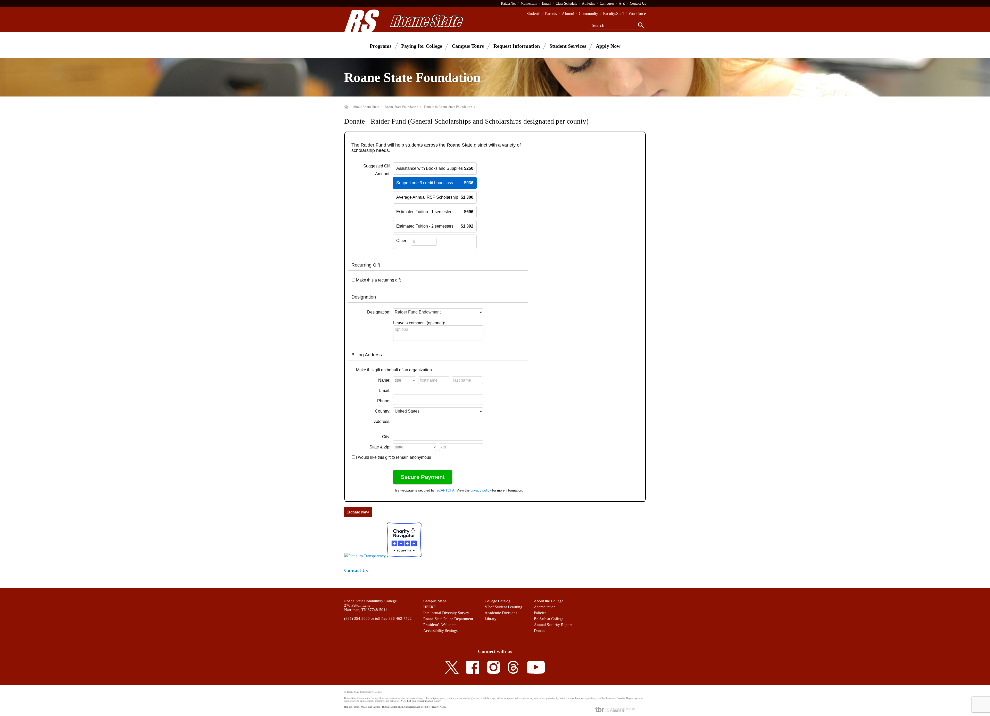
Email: (384, 390)
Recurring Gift (365, 265)
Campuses (607, 3)
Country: (382, 411)
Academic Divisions (501, 613)
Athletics (588, 3)
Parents (551, 13)
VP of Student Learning (503, 607)
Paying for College (421, 46)
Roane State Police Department (448, 619)
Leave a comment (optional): (419, 323)
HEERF (429, 607)
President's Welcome (439, 625)
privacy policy (481, 490)
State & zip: (379, 447)
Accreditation (545, 607)
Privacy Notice (438, 706)
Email (546, 3)
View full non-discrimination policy (421, 700)
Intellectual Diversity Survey (446, 613)
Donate (540, 631)
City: (386, 437)
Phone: (383, 401)
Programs (381, 46)
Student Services (567, 46)
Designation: (378, 312)
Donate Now (358, 512)
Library (491, 619)
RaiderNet (508, 3)
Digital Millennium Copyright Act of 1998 (405, 706)
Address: (382, 421)
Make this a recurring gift (378, 280)
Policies (540, 613)
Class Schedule (566, 3)
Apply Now (608, 46)
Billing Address (366, 354)
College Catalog (497, 601)
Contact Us (638, 3)
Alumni (568, 13)
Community (588, 13)
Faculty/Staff (613, 13)
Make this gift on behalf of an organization (394, 370)
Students (533, 13)
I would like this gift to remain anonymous (393, 457)
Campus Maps (434, 601)
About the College (548, 601)
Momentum (529, 3)
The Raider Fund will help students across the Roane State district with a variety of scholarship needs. (436, 147)
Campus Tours (468, 46)
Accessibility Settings (440, 631)
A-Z (622, 3)
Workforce (637, 13)
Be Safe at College (549, 619)
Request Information (516, 46)
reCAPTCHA (445, 490)
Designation (363, 297)
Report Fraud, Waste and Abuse (362, 706)
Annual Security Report (553, 625)
